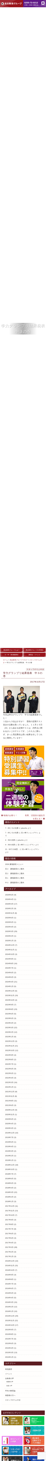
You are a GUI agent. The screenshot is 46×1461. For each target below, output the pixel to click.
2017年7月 (9, 1229)
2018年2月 (9, 1197)
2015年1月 (9, 1357)
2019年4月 (9, 1146)
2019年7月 (9, 1137)
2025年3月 (9, 931)
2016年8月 (9, 1279)
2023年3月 (9, 1028)
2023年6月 (9, 1014)
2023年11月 (9, 995)
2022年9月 (9, 1055)
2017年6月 (9, 1234)
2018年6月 (9, 1179)
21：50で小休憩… (12, 849)
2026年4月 (9, 899)
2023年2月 (9, 1032)
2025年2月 (9, 936)
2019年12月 (9, 1133)
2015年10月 (9, 1325)
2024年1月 (9, 986)
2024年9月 (9, 959)
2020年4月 (9, 1124)
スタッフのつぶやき (35, 669)
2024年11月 (9, 950)
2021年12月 (9, 1092)
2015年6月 (9, 1343)
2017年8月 (9, 1224)
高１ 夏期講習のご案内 (14, 878)
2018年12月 (9, 1165)
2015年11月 (9, 1320)
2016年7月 (9, 1284)
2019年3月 (9, 1151)
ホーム (5, 660)
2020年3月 (9, 1128)
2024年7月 (9, 968)
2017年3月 (9, 1247)
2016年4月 (9, 1298)
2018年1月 (9, 1201)
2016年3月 (9, 1302)
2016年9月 (9, 1275)
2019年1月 (9, 1160)
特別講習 (8, 1369)
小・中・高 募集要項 (11, 655)
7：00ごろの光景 (11, 828)
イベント (8, 1374)
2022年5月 (9, 1073)
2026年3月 (9, 904)
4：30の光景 (10, 840)
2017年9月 (9, 1220)
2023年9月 (9, 1005)
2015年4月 (9, 1348)
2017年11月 (9, 1211)
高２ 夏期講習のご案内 (14, 873)
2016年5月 (9, 1293)
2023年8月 (9, 1009)
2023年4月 (9, 1023)
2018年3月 (9, 1192)
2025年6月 (9, 918)
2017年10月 (9, 1215)
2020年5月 (9, 1119)
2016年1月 (9, 1311)
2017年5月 (9, 1238)
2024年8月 (9, 963)
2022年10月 (9, 1050)
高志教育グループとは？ (11, 650)
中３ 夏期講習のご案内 (14, 883)
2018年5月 (9, 1183)
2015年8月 (9, 1334)
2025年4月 (9, 927)
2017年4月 (9, 1243)
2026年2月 (9, 908)
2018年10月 (9, 1169)
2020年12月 (9, 1110)
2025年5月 (9, 922)
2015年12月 (9, 1316)
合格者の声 (9, 1378)
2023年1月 (9, 1037)
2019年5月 (9, 1142)
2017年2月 (9, 1252)
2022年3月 (9, 1082)
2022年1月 (9, 1087)
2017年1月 (9, 1256)
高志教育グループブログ (18, 660)
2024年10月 (9, 954)
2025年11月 (9, 913)
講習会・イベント (34, 655)
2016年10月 (9, 1270)
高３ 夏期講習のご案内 (14, 869)
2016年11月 (9, 1265)
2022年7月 (9, 1064)
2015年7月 (9, 1339)
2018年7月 (9, 1174)
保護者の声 (9, 1381)
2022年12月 (9, 1041)
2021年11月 (9, 1096)
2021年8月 (9, 1101)
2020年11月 (9, 1114)
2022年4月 (9, 1078)
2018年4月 (9, 1188)
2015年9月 (9, 1330)
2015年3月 (9, 1352)
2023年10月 (9, 1000)
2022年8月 (9, 1059)
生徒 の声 (9, 1385)
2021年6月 (9, 1105)
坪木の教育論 (10, 1391)
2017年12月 (9, 1206)
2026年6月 (9, 895)
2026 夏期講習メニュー (14, 864)
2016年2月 (9, 1307)
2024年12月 (9, 945)
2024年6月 (9, 973)
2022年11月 (9, 1046)
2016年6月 (9, 1288)
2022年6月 (9, 1069)
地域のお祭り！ (10, 815)
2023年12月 (9, 991)
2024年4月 (9, 982)
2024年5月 (9, 977)
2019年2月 (9, 1156)
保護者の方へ (10, 1395)
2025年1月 (9, 941)
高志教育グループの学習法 (34, 650)
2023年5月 (9, 1018)
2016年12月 (9, 1261)
